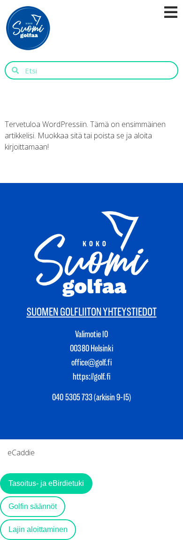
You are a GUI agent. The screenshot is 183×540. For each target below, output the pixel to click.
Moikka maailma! (48, 102)
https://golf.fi (91, 376)
